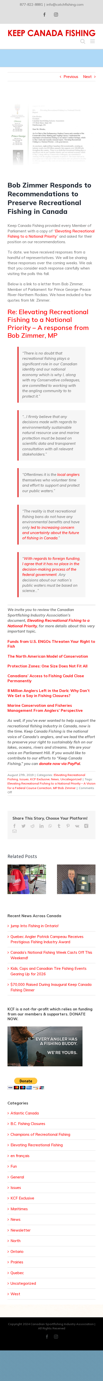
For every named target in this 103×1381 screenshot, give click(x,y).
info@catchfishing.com (65, 4)
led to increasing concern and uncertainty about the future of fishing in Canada (50, 533)
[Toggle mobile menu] (93, 41)
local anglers (68, 474)
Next (87, 76)
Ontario (17, 1251)
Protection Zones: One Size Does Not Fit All (48, 666)
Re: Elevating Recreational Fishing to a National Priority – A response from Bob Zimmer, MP (48, 323)
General (17, 1177)
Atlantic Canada (24, 1113)
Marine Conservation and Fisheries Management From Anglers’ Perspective (45, 708)
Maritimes (19, 1208)
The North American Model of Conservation (48, 656)
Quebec (17, 1272)
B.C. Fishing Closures (27, 1123)
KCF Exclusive (40, 779)
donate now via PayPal (59, 763)
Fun (13, 1166)
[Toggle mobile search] (82, 41)
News (55, 779)
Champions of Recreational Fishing (40, 1134)
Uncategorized (71, 779)
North (15, 1240)
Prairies (16, 1262)
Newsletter (20, 1230)
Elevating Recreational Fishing (36, 1145)
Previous (71, 76)
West (15, 1293)
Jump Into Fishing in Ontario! (34, 925)
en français (20, 1155)
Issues (24, 779)
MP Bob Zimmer (64, 788)
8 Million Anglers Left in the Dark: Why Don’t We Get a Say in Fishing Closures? (49, 693)
